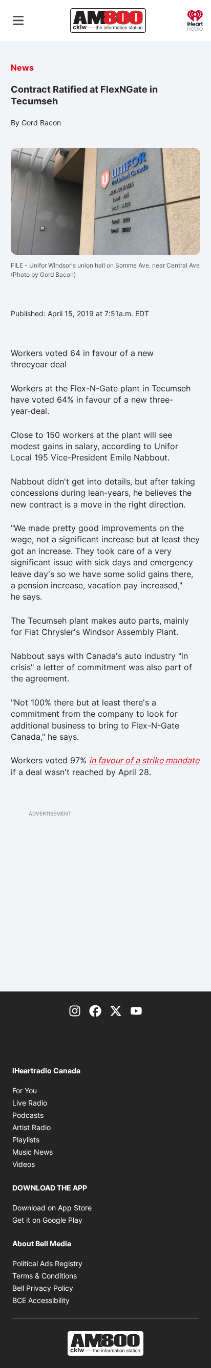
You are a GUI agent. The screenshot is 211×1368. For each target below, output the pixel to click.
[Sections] (18, 20)
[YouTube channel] (136, 1010)
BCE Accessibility (41, 1300)
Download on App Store (52, 1207)
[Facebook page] (95, 1010)
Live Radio (29, 1102)
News (22, 67)
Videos (23, 1164)
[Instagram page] (75, 1010)
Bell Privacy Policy (42, 1288)
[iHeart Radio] (195, 19)
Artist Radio (31, 1127)
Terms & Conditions (44, 1275)
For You (24, 1090)
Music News (32, 1152)
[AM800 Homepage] (108, 20)
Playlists (25, 1139)
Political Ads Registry (47, 1263)
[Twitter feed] (116, 1010)
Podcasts (28, 1115)
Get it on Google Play (47, 1220)
